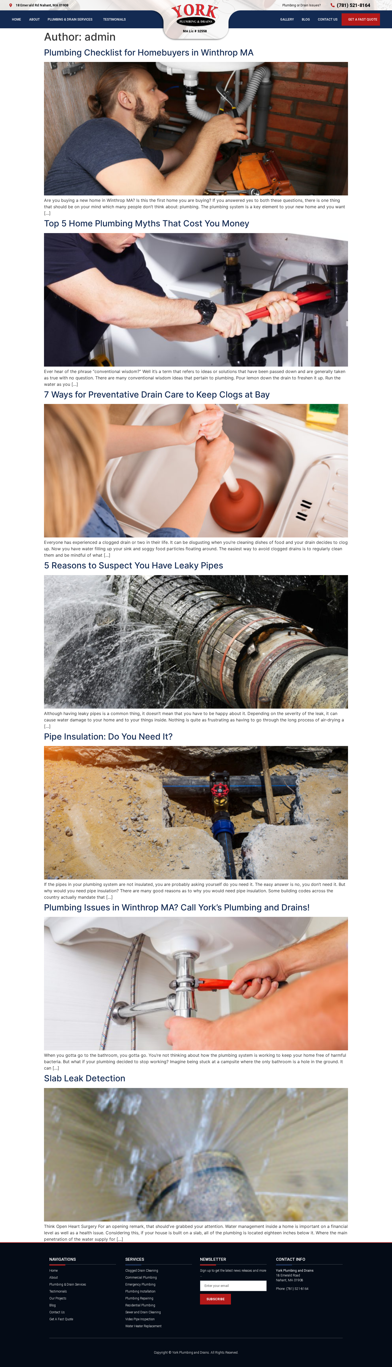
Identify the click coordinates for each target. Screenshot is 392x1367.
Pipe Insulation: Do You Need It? (108, 736)
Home (16, 19)
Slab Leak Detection (84, 1078)
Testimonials (114, 19)
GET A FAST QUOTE (362, 19)
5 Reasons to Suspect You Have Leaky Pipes (133, 565)
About (34, 19)
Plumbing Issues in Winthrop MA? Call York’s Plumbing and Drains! (177, 907)
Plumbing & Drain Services (70, 19)
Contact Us (328, 19)
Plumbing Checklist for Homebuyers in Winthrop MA (149, 52)
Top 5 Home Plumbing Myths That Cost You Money (146, 223)
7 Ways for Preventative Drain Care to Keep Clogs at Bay (157, 394)
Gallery (287, 19)
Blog (306, 19)
